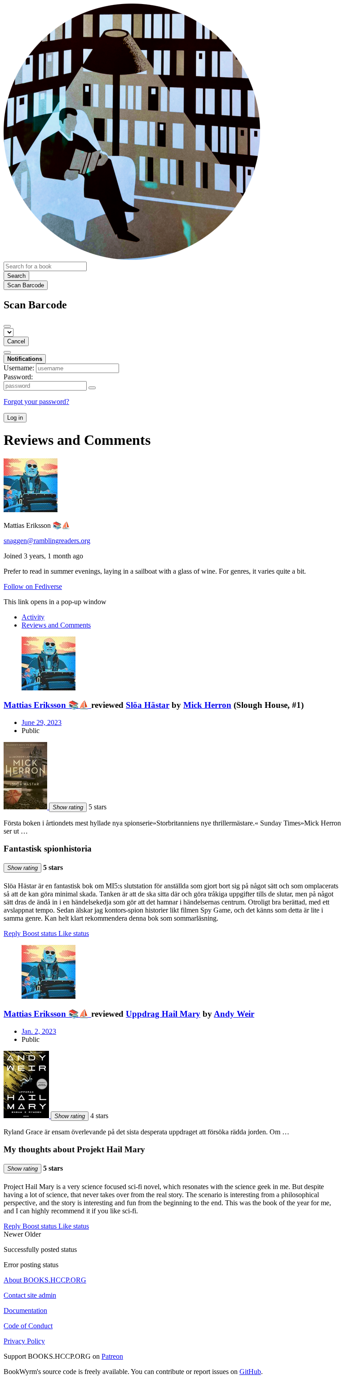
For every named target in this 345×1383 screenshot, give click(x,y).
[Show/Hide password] (92, 387)
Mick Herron (207, 705)
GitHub (250, 1371)
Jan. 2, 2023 (39, 1031)
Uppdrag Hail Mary (163, 1014)
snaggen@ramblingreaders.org (47, 540)
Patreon (112, 1356)
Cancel (16, 341)
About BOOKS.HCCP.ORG (45, 1280)
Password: (18, 377)
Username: (19, 368)
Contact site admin (30, 1295)
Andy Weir (234, 1014)
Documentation (25, 1310)
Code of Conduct (28, 1326)
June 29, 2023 (42, 722)
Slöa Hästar (147, 705)
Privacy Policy (24, 1341)
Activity (33, 617)
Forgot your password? (36, 401)
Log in (15, 417)
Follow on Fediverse (33, 586)
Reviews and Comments (56, 625)
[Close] (7, 326)
